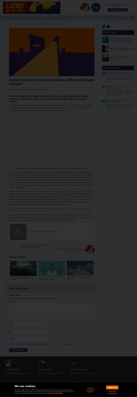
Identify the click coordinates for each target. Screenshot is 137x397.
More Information (112, 393)
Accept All (112, 387)
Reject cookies (112, 391)
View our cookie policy (55, 393)
